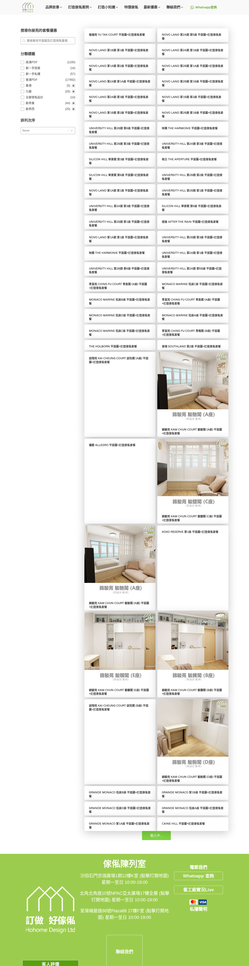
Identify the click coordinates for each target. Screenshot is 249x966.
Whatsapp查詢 (206, 7)
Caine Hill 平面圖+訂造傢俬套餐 (183, 823)
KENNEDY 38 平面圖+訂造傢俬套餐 (111, 855)
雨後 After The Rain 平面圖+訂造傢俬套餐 (190, 221)
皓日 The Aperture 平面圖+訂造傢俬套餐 (189, 159)
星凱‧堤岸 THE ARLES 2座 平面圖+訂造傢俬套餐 (120, 941)
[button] (54, 7)
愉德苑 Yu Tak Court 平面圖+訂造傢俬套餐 (117, 34)
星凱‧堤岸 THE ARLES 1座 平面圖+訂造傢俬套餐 (193, 941)
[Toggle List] (71, 130)
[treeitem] (48, 62)
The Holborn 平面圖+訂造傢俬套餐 (113, 346)
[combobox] (44, 130)
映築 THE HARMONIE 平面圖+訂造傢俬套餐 (190, 128)
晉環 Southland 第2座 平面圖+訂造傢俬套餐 (191, 346)
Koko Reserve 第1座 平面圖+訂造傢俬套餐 (190, 532)
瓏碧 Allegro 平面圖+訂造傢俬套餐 (112, 445)
